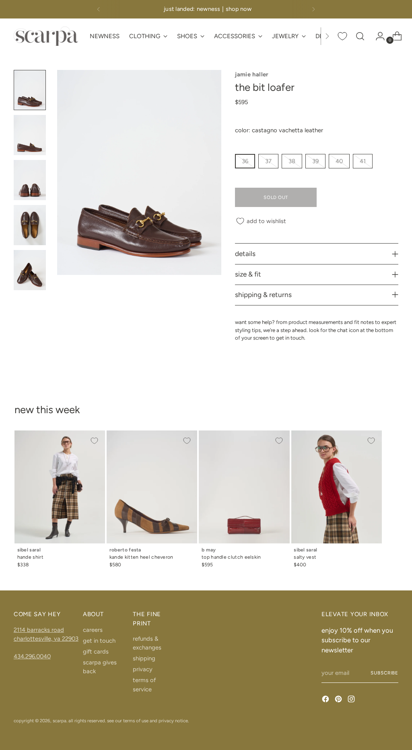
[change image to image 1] (30, 90)
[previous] (98, 9)
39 (315, 161)
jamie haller (251, 74)
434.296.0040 (32, 656)
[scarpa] (46, 36)
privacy (142, 669)
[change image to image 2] (30, 135)
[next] (313, 9)
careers (93, 629)
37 (268, 161)
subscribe (384, 673)
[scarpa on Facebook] (326, 700)
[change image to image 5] (30, 270)
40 (339, 161)
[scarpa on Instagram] (352, 700)
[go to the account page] (377, 36)
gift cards (96, 651)
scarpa (59, 720)
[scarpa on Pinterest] (339, 700)
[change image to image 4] (30, 225)
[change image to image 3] (30, 180)
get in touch (99, 640)
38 (291, 161)
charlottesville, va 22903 (46, 638)
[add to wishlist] (94, 441)
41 (363, 161)
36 (245, 161)
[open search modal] (360, 36)
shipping (144, 658)
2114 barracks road (39, 629)
